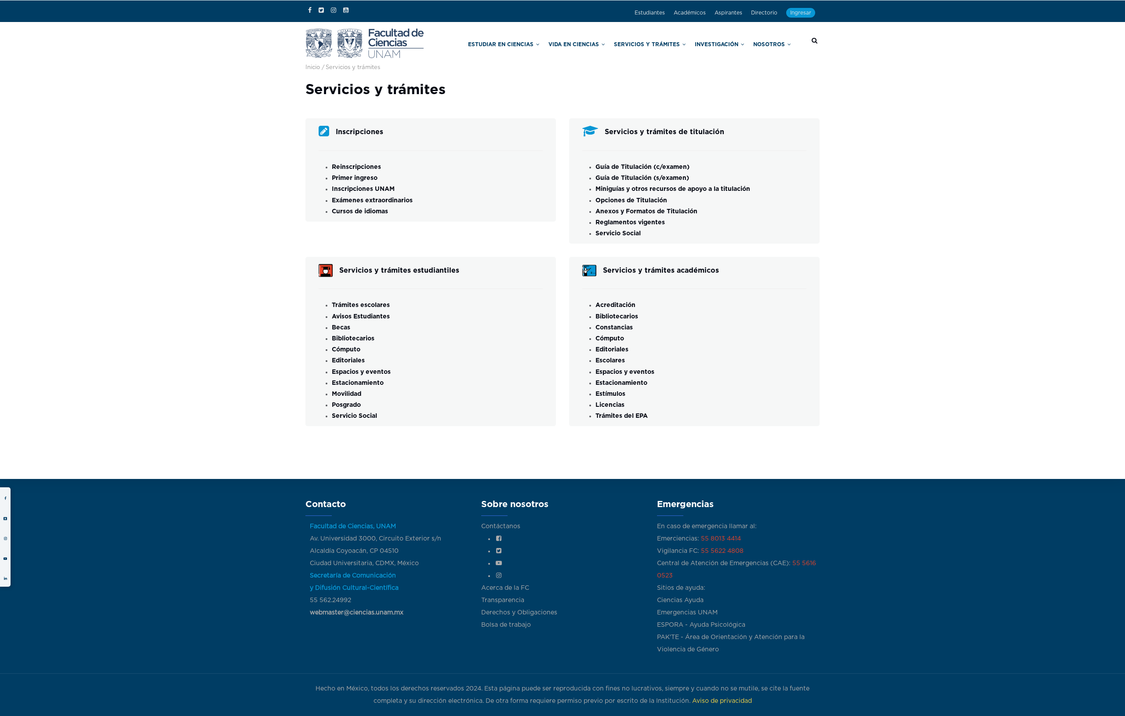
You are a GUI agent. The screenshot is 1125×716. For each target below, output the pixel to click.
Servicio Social (618, 233)
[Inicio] (364, 42)
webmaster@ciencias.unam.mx (356, 613)
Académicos (690, 12)
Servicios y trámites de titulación (664, 131)
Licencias (609, 405)
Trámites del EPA (621, 416)
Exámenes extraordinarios (372, 200)
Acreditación (615, 305)
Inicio (312, 67)
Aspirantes (728, 12)
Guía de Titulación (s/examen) (642, 178)
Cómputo (346, 350)
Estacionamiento (358, 383)
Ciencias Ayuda (680, 600)
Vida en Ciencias (618, 43)
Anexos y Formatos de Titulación (646, 211)
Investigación (731, 43)
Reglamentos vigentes (630, 222)
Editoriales (348, 361)
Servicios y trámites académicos (661, 270)
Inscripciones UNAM (363, 189)
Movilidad (346, 394)
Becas (341, 328)
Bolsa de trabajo (506, 625)
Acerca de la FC (505, 588)
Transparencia (502, 600)
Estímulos (610, 394)
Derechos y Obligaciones (519, 613)
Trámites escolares (361, 305)
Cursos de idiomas (360, 211)
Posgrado (346, 405)
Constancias (614, 328)
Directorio (764, 12)
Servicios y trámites (676, 43)
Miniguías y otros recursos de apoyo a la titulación (672, 189)
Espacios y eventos (361, 372)
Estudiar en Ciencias (559, 43)
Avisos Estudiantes (361, 317)
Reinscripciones (356, 167)
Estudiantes (650, 12)
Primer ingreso (354, 178)
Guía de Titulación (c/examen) (642, 167)
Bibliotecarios (353, 339)
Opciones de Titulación (631, 200)
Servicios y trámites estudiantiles (399, 270)
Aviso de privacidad (722, 701)
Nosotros (775, 43)
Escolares (610, 361)
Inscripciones (359, 131)
